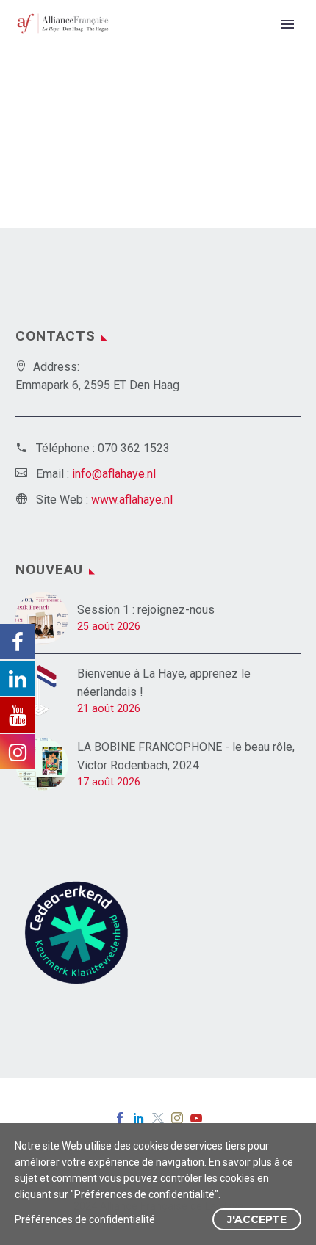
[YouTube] (196, 1118)
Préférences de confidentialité (85, 1219)
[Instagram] (177, 1118)
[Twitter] (158, 1118)
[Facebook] (120, 1118)
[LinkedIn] (139, 1118)
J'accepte (257, 1219)
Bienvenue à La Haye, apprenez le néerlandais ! (164, 683)
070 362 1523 (134, 448)
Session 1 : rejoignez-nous (146, 610)
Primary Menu (287, 24)
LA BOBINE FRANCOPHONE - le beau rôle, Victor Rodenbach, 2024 (186, 756)
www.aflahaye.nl (132, 500)
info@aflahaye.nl (114, 474)
